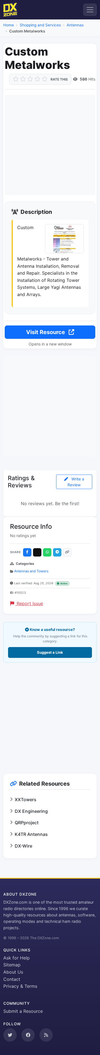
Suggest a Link (50, 652)
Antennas (75, 25)
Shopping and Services (40, 25)
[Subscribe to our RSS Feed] (46, 1035)
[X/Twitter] (37, 552)
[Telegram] (57, 552)
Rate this (59, 79)
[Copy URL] (67, 552)
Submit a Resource (23, 1011)
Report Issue (29, 603)
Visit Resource (46, 332)
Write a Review (76, 482)
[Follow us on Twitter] (10, 1035)
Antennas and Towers (31, 571)
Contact (11, 979)
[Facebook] (27, 552)
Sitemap (12, 965)
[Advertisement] (50, 145)
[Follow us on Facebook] (28, 1035)
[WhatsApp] (47, 552)
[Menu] (90, 10)
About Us (13, 972)
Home (8, 25)
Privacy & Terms (20, 986)
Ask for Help (16, 958)
